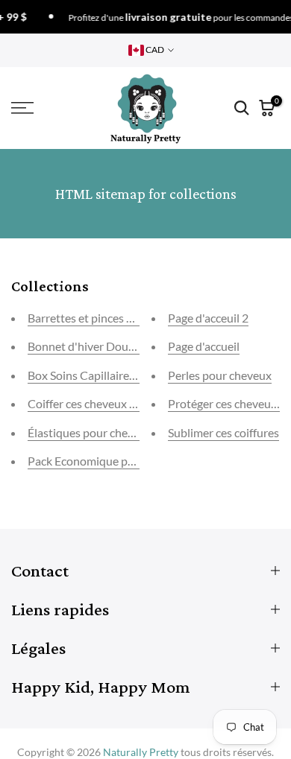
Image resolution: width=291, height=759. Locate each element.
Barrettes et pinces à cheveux (102, 318)
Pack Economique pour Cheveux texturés (133, 461)
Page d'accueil (204, 346)
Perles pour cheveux (220, 375)
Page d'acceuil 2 (208, 318)
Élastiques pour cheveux (90, 432)
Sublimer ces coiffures (223, 432)
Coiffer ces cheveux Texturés (100, 403)
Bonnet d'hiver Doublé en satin (107, 346)
